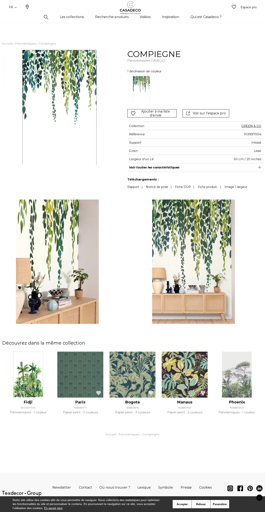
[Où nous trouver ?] (27, 7)
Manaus (184, 402)
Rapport (133, 187)
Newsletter (61, 487)
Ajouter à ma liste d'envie (155, 113)
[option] (141, 89)
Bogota (132, 402)
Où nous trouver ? (114, 487)
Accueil (7, 43)
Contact (85, 487)
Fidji (28, 402)
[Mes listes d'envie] (233, 7)
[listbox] (185, 89)
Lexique (144, 487)
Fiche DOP (183, 187)
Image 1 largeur (235, 187)
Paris (80, 402)
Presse (186, 487)
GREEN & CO (251, 126)
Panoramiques (25, 43)
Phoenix (237, 402)
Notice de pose (157, 187)
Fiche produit (207, 187)
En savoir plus (53, 508)
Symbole (165, 487)
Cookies (205, 487)
